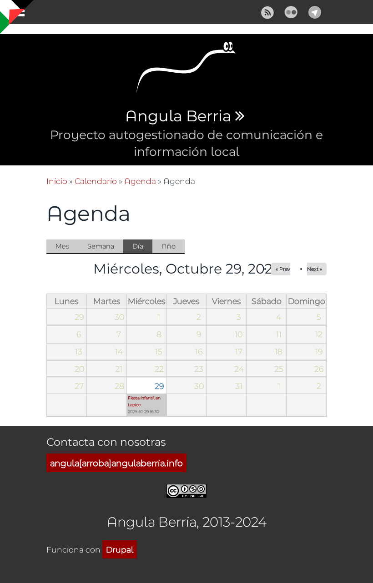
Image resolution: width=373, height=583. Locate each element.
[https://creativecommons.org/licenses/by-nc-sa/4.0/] (186, 489)
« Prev (283, 268)
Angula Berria (178, 116)
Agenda (140, 180)
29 (159, 385)
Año (168, 246)
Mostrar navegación (15, 13)
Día (142, 248)
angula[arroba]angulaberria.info (116, 462)
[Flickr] (291, 11)
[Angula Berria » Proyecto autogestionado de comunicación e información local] (186, 70)
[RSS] (267, 11)
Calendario (96, 180)
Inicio (56, 180)
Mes (62, 246)
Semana (100, 246)
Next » (314, 268)
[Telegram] (315, 11)
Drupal (119, 549)
